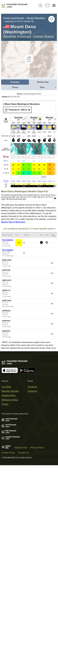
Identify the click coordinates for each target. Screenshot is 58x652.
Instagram (32, 391)
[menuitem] (15, 82)
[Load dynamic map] (29, 59)
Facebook (32, 386)
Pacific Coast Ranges (13, 18)
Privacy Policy (37, 447)
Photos (15, 87)
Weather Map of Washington (13, 221)
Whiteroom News (10, 399)
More (42, 87)
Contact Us (23, 452)
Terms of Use (20, 447)
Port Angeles (7, 240)
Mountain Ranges (10, 391)
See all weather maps (5, 149)
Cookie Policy (8, 452)
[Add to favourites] (51, 19)
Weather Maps (9, 395)
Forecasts (15, 82)
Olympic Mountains (36, 18)
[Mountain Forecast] (14, 5)
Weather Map (43, 82)
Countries (6, 386)
